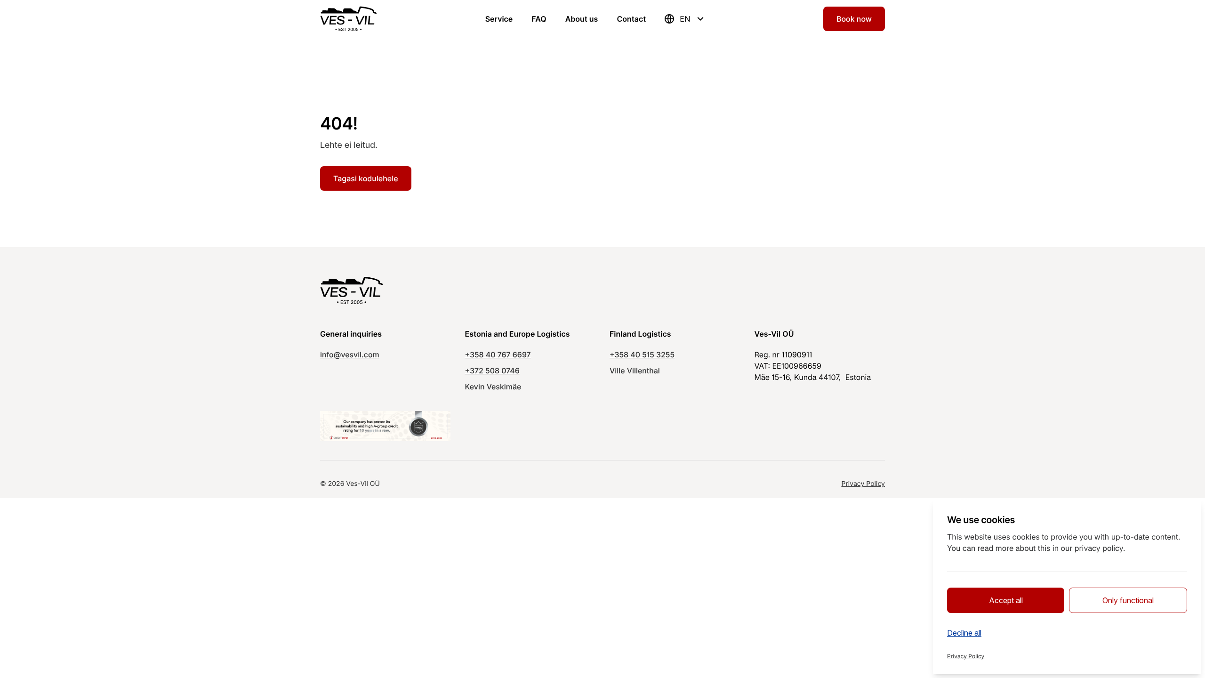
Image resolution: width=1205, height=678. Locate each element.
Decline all (964, 633)
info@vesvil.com (349, 354)
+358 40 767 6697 (498, 354)
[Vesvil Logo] (348, 19)
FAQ (538, 19)
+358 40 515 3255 (642, 354)
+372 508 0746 (492, 370)
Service (499, 19)
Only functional (1128, 600)
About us (581, 19)
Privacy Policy (863, 484)
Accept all (1006, 600)
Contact (631, 19)
